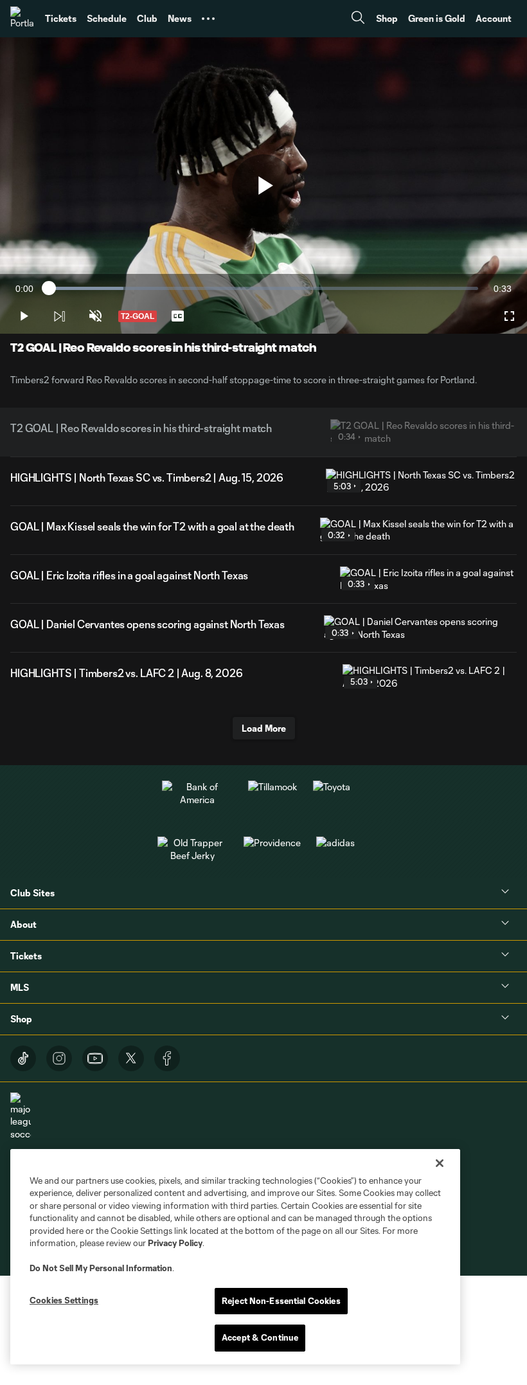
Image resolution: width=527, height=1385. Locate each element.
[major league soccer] (20, 1116)
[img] (59, 316)
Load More (264, 728)
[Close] (439, 1163)
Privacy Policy (175, 1243)
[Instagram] (59, 1058)
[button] (208, 18)
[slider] (263, 288)
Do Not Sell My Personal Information (101, 1268)
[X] (131, 1058)
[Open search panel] (358, 19)
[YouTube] (95, 1058)
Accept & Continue (260, 1337)
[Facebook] (167, 1058)
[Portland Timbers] (22, 18)
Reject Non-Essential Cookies (281, 1301)
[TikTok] (23, 1058)
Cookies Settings (64, 1300)
